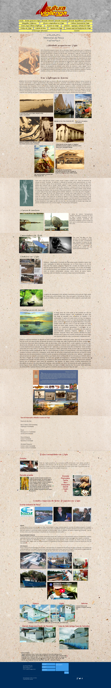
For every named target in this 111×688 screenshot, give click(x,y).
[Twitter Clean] (80, 678)
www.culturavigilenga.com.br (55, 654)
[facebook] (82, 678)
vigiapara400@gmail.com (31, 669)
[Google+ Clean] (78, 678)
